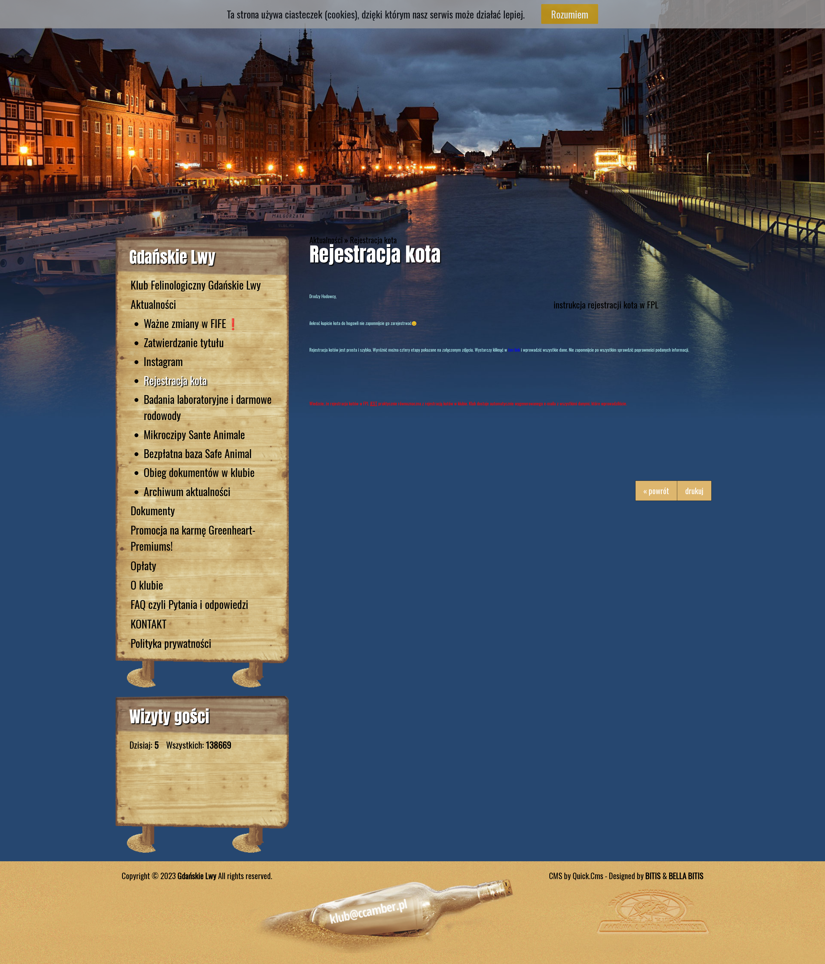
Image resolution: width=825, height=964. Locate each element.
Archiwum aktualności (187, 491)
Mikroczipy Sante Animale (194, 434)
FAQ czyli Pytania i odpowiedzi (189, 604)
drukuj (694, 491)
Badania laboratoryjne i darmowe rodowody (208, 407)
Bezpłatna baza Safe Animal (198, 453)
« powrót (656, 491)
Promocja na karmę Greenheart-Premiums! (193, 538)
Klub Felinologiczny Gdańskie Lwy (196, 285)
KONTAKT (149, 624)
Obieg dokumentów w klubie (199, 472)
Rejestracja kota (175, 380)
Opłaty (143, 565)
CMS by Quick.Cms (576, 875)
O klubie (147, 585)
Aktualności (153, 304)
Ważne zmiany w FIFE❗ (192, 323)
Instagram (163, 361)
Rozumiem (569, 14)
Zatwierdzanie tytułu (184, 342)
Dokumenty (153, 510)
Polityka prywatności (171, 643)
